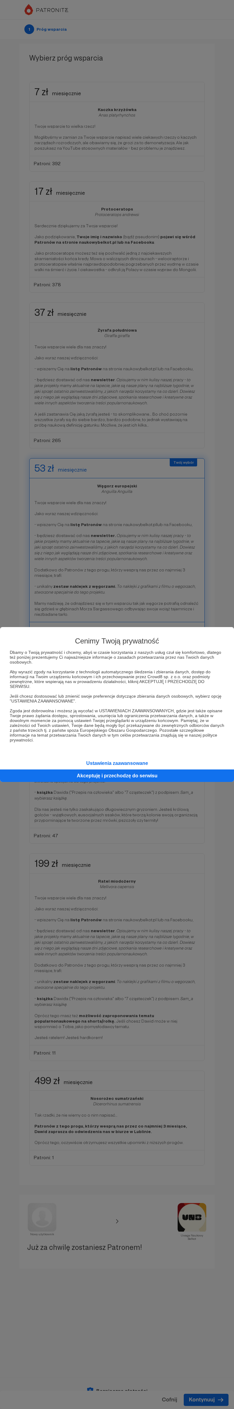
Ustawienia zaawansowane (117, 763)
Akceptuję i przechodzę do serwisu (117, 775)
